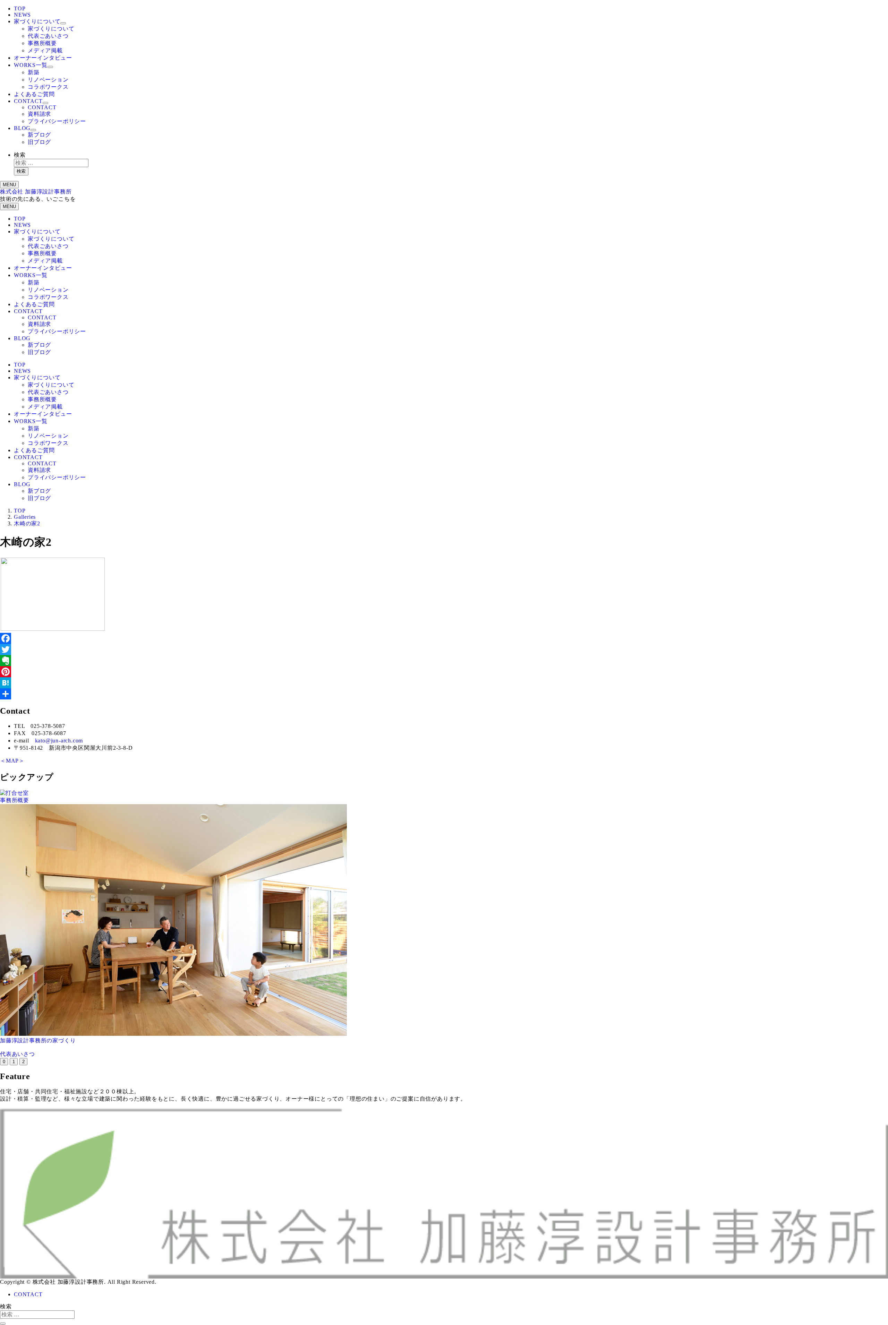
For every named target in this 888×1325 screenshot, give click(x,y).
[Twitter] (444, 649)
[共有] (444, 693)
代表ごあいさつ (48, 36)
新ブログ (39, 135)
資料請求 (39, 114)
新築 (34, 72)
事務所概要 (42, 43)
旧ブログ (39, 142)
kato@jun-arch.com (59, 740)
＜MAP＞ (12, 761)
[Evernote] (444, 660)
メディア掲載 (45, 50)
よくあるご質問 (34, 94)
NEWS (22, 15)
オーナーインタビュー (43, 58)
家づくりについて (37, 21)
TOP (19, 8)
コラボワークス (48, 87)
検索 (20, 155)
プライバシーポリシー (57, 121)
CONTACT (28, 101)
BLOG (22, 128)
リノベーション (48, 80)
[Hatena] (444, 682)
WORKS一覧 (31, 65)
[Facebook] (444, 638)
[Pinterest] (444, 671)
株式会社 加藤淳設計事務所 (35, 192)
